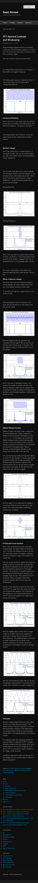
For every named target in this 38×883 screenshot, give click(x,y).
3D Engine (8, 797)
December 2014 (8, 865)
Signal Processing (19, 768)
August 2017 (7, 856)
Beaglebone (7, 835)
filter (4, 770)
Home (5, 23)
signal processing (19, 770)
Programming (7, 841)
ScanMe (7, 786)
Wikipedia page (7, 438)
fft (31, 768)
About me (28, 23)
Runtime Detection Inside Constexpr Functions (18, 809)
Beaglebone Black (9, 837)
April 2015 (6, 858)
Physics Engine (10, 793)
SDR (12, 768)
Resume (20, 23)
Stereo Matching (10, 788)
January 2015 (7, 863)
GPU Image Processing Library (15, 790)
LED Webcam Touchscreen (14, 795)
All (9, 768)
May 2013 (6, 867)
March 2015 (6, 860)
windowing (10, 772)
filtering (8, 770)
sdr (12, 770)
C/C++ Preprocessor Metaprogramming (15, 812)
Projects (12, 23)
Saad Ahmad (10, 12)
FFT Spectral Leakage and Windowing (14, 38)
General (5, 839)
